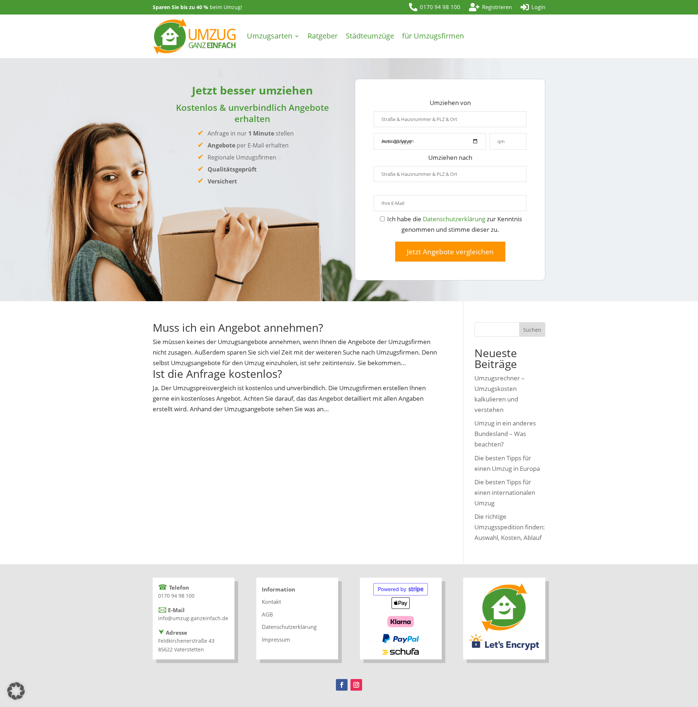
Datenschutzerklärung (454, 219)
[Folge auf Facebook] (342, 685)
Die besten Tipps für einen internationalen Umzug (504, 492)
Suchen (532, 329)
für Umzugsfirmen (433, 36)
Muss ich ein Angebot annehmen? (238, 327)
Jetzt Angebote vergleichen (450, 251)
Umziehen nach (450, 157)
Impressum (276, 639)
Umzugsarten (269, 36)
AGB (267, 614)
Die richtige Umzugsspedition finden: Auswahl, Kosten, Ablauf (509, 527)
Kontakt (271, 601)
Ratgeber (323, 36)
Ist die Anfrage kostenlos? (217, 373)
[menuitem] (434, 7)
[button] (16, 691)
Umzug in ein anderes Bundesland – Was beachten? (505, 433)
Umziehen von (450, 102)
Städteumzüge (370, 36)
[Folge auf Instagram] (356, 685)
